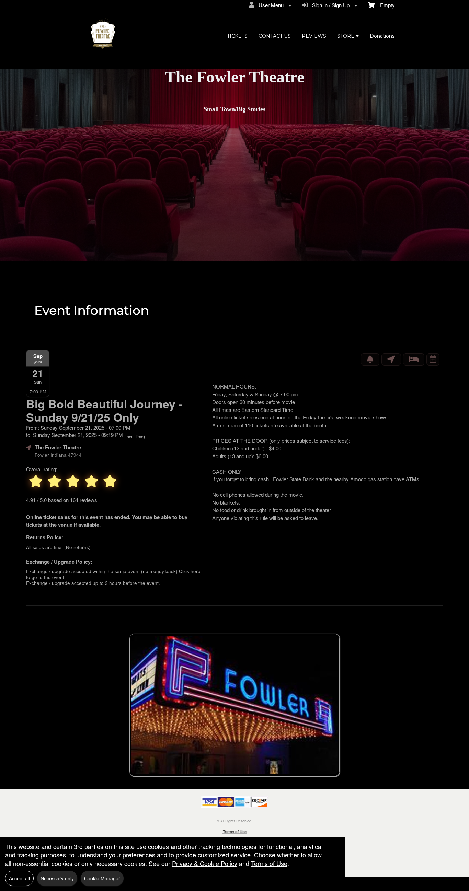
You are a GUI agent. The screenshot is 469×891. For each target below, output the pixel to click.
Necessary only (57, 878)
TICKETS (237, 36)
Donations (382, 36)
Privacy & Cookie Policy (204, 863)
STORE (346, 36)
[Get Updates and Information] (370, 359)
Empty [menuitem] (385, 5)
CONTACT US (275, 36)
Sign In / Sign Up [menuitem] (329, 5)
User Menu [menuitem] (269, 5)
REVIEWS (314, 36)
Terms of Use (234, 831)
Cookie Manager (102, 878)
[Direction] (391, 359)
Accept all (19, 878)
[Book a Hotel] (414, 359)
